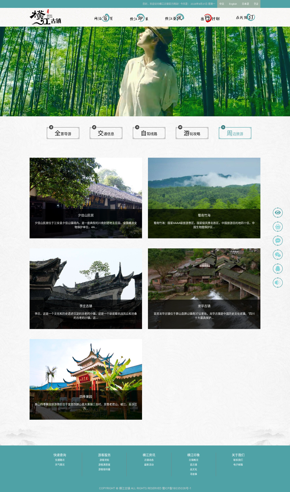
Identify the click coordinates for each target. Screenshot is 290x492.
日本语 (245, 3)
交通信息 (106, 133)
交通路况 (60, 459)
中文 (221, 3)
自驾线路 (149, 133)
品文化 (193, 469)
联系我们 (238, 459)
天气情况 (60, 464)
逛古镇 (193, 464)
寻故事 (193, 474)
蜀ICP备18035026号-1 (176, 488)
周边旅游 (235, 133)
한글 (256, 3)
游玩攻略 (192, 133)
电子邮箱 (238, 464)
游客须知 (104, 459)
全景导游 (63, 133)
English (233, 3)
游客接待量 (104, 469)
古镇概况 (193, 459)
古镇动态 (149, 459)
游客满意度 (104, 464)
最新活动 (149, 464)
